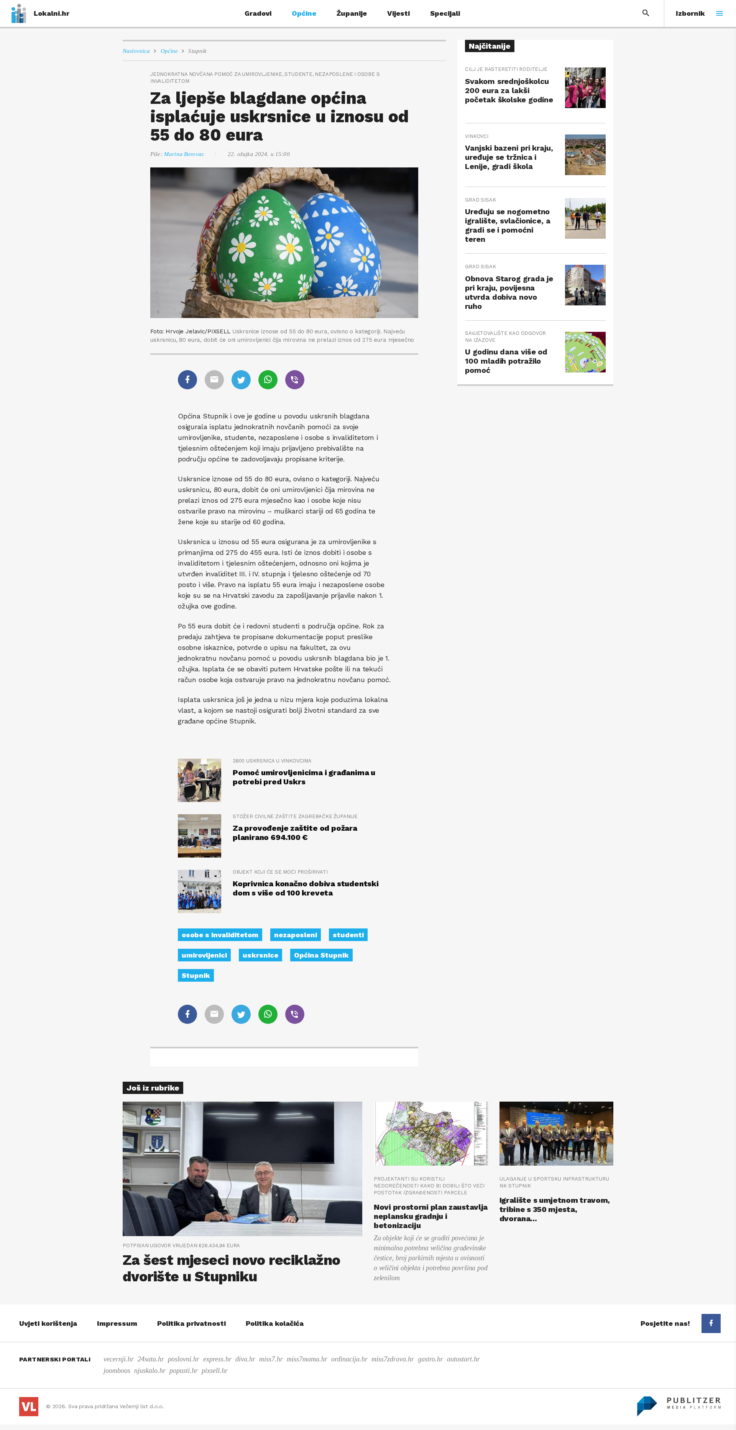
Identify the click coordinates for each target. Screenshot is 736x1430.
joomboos (117, 1370)
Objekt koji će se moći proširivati (280, 872)
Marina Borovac (184, 154)
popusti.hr (183, 1370)
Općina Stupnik (321, 955)
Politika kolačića (275, 1323)
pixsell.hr (215, 1370)
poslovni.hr (183, 1359)
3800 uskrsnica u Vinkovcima (272, 761)
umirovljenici (204, 955)
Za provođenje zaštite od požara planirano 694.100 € (295, 832)
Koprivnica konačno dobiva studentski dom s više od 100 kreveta (306, 888)
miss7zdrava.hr (392, 1359)
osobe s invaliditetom (220, 935)
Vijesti (398, 13)
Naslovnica (136, 51)
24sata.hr (151, 1359)
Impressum (117, 1323)
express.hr (217, 1359)
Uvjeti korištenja (48, 1323)
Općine (304, 13)
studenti (348, 935)
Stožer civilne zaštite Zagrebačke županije (295, 816)
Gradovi (258, 13)
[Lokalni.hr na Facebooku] (711, 1323)
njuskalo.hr (150, 1370)
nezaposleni (295, 935)
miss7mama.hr (307, 1359)
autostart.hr (463, 1359)
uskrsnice (260, 955)
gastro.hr (430, 1359)
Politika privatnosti (191, 1323)
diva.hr (245, 1359)
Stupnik (197, 51)
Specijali (445, 13)
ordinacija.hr (349, 1359)
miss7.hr (271, 1359)
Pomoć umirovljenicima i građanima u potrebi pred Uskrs (304, 777)
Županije (352, 13)
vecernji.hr (119, 1359)
